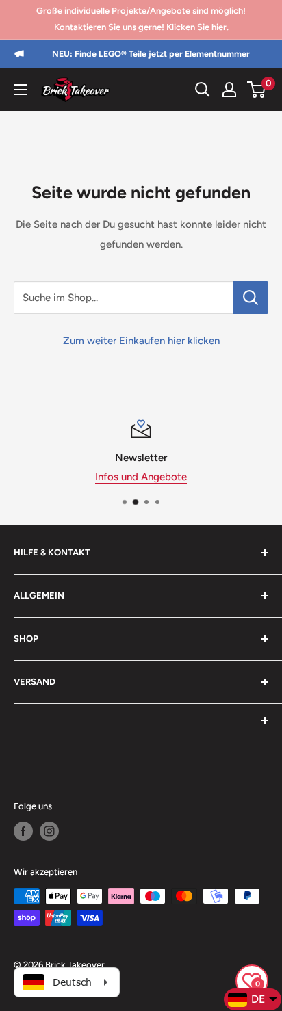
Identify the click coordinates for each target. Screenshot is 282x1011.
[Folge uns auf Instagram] (49, 831)
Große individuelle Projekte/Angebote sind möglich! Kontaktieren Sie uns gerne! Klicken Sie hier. (141, 18)
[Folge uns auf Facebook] (23, 831)
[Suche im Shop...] (250, 297)
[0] (257, 89)
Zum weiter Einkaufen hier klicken (141, 340)
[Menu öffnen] (20, 89)
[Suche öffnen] (202, 89)
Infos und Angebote (141, 477)
